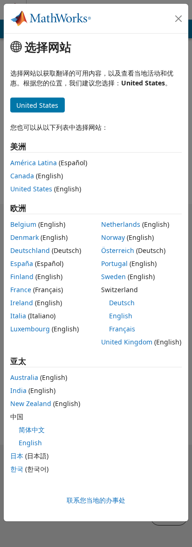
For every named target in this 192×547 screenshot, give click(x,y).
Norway (113, 237)
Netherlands (120, 224)
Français (122, 328)
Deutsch (122, 302)
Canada (22, 175)
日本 (16, 455)
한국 (16, 468)
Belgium (23, 224)
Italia (18, 315)
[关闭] (178, 18)
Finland (22, 276)
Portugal (114, 263)
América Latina (33, 162)
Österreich (117, 250)
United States (31, 188)
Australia (24, 377)
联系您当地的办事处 (96, 500)
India (18, 390)
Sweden (113, 276)
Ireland (21, 302)
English (120, 315)
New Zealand (30, 403)
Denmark (24, 237)
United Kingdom (126, 341)
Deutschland (30, 250)
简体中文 (32, 429)
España (21, 263)
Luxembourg (30, 328)
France (20, 289)
